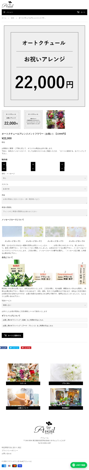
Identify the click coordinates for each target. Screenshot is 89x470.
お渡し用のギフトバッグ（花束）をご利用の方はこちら (23, 320)
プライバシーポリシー (10, 450)
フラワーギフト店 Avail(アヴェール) (19, 461)
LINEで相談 (78, 465)
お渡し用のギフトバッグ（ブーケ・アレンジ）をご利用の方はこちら (28, 326)
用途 (3, 195)
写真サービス (6, 301)
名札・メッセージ (8, 173)
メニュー (9, 12)
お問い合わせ (6, 453)
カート (82, 12)
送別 (12, 18)
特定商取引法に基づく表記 (11, 447)
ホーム (4, 18)
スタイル (5, 184)
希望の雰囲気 (6, 207)
